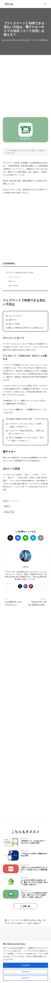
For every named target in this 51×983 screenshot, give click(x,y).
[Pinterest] (31, 586)
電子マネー (12, 281)
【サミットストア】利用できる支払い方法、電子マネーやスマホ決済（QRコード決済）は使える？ (34, 895)
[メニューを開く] (44, 4)
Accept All (26, 965)
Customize (25, 972)
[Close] (48, 942)
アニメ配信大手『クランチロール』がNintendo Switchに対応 (14, 605)
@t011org (44, 40)
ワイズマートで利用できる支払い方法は (19, 272)
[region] (25, 961)
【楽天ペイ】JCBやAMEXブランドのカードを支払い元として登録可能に (34, 869)
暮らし (8, 506)
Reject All (25, 978)
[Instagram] (25, 586)
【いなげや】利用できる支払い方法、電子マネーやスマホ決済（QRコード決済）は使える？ (34, 882)
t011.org (9, 4)
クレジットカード (14, 277)
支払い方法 (10, 512)
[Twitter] (20, 586)
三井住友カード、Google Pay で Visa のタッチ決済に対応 (33, 842)
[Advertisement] (25, 84)
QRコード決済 (13, 285)
